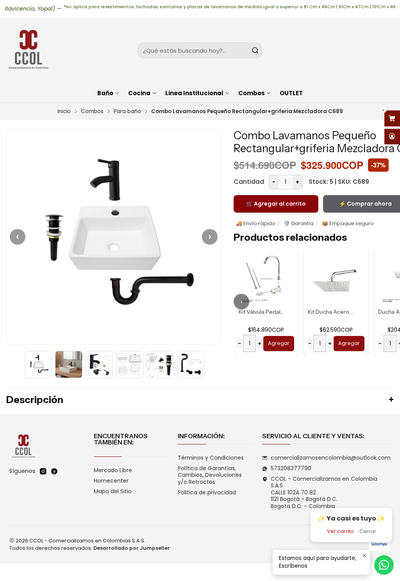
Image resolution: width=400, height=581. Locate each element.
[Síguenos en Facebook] (54, 471)
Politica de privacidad (207, 492)
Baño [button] (105, 93)
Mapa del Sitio (113, 491)
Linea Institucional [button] (194, 93)
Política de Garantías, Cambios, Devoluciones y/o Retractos (210, 475)
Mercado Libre (113, 470)
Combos (92, 111)
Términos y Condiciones (211, 458)
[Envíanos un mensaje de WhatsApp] (384, 565)
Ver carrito (340, 531)
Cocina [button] (139, 93)
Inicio (64, 111)
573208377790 (291, 468)
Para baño (127, 111)
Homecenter (111, 481)
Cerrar (367, 531)
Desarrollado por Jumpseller (131, 548)
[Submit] (255, 50)
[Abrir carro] (392, 118)
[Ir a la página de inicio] (28, 50)
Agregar (278, 343)
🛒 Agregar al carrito (276, 204)
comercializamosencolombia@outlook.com (331, 458)
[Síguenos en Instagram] (43, 471)
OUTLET (291, 93)
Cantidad (249, 181)
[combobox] (200, 50)
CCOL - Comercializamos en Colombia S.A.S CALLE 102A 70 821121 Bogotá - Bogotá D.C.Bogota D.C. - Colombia (324, 492)
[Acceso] (392, 137)
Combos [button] (251, 93)
